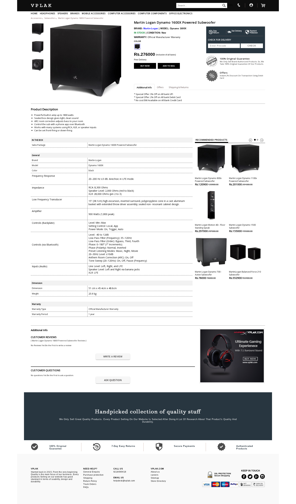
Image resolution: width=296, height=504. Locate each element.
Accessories (36, 18)
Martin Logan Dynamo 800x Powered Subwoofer (208, 181)
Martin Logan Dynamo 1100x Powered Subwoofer (243, 181)
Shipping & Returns (179, 87)
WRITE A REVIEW (112, 356)
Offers (241, 75)
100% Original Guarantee (242, 61)
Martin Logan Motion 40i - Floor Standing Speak (210, 228)
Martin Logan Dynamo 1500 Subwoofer (242, 228)
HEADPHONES (47, 13)
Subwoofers (50, 18)
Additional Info (144, 87)
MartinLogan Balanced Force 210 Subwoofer (245, 275)
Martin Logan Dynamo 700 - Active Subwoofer (208, 275)
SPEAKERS (63, 13)
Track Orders (89, 484)
